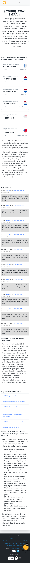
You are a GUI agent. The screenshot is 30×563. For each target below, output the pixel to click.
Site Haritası (20, 545)
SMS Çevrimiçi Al (14, 539)
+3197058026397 (19, 205)
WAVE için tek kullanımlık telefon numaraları (13, 415)
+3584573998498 (19, 190)
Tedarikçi (15, 543)
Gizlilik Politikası (10, 545)
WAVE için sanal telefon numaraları (13, 422)
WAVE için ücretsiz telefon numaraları (14, 401)
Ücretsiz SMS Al (22, 541)
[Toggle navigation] (25, 2)
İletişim (22, 543)
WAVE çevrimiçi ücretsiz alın (11, 427)
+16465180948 (18, 250)
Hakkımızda (8, 543)
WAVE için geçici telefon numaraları (14, 396)
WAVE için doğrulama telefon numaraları (12, 408)
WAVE (8, 190)
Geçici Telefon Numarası (9, 541)
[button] (18, 3)
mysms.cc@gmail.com (18, 548)
